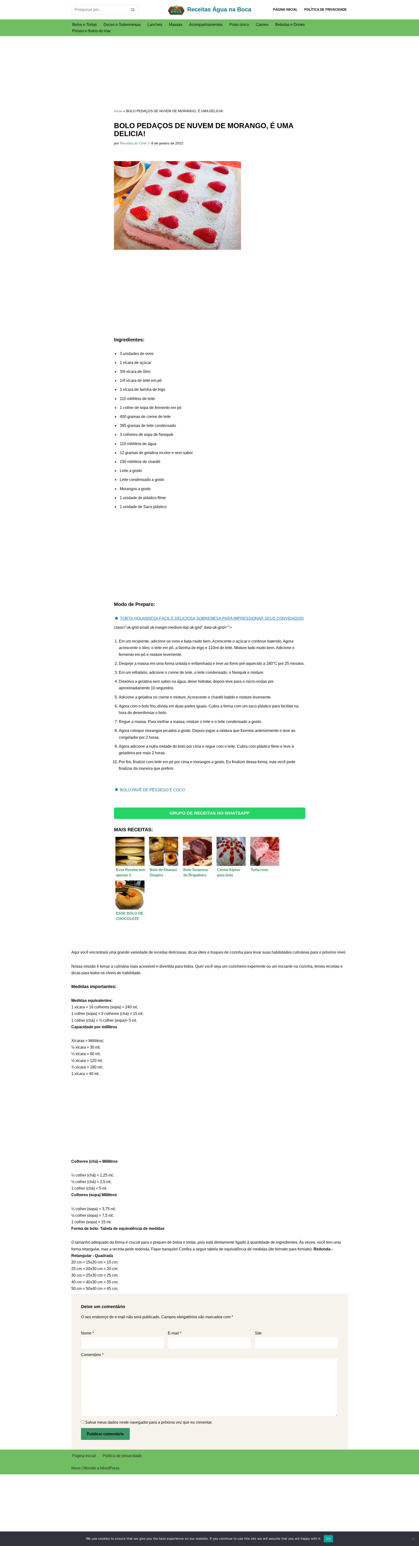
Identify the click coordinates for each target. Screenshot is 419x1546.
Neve (76, 1468)
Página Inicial (285, 9)
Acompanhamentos (206, 25)
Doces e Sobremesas (122, 25)
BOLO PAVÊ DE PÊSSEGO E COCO (152, 790)
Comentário (92, 1355)
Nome (87, 1333)
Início (118, 111)
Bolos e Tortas (84, 25)
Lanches (154, 25)
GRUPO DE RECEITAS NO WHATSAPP (209, 813)
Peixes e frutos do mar (91, 31)
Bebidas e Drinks (290, 25)
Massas (175, 25)
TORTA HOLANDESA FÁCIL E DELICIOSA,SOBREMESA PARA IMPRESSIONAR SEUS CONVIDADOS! (212, 618)
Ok (328, 1538)
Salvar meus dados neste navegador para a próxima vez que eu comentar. (148, 1422)
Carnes (262, 25)
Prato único (239, 25)
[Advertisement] (209, 72)
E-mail (174, 1333)
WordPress (109, 1468)
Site (258, 1333)
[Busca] (133, 10)
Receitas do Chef (133, 143)
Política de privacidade (325, 9)
